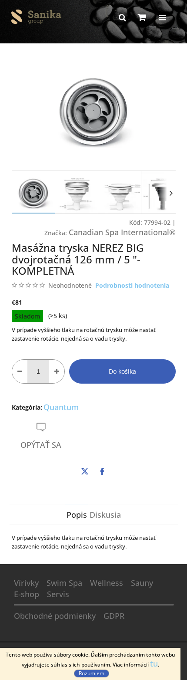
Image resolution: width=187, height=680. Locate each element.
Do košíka (122, 371)
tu (154, 663)
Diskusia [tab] (105, 514)
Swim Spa (64, 583)
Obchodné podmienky (55, 616)
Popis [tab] (77, 514)
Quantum (61, 407)
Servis (58, 594)
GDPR (114, 616)
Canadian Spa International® (122, 232)
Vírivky (26, 583)
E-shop (26, 594)
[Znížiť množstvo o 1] (19, 371)
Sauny (142, 583)
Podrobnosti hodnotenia (132, 285)
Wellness (106, 583)
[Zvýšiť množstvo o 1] (56, 371)
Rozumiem (91, 673)
